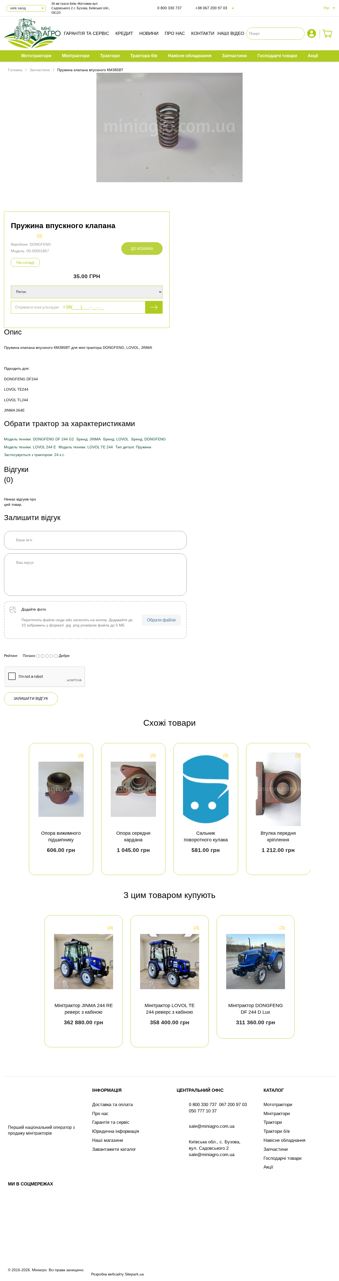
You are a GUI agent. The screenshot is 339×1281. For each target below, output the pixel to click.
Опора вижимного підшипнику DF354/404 (61, 840)
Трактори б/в (277, 1131)
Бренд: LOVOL (116, 439)
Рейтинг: (11, 655)
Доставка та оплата (112, 1104)
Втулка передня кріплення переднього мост (278, 840)
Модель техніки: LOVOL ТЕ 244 (86, 447)
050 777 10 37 (203, 1110)
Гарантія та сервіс (86, 33)
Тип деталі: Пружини (133, 447)
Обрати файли (161, 620)
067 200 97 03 (233, 1104)
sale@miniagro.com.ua (211, 1126)
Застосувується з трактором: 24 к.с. (34, 455)
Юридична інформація (115, 1131)
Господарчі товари (283, 1158)
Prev (13, 809)
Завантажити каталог (114, 1149)
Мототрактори (278, 1104)
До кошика (142, 248)
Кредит (124, 33)
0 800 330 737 (169, 8)
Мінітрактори (277, 1113)
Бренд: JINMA (89, 439)
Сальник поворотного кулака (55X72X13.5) (206, 840)
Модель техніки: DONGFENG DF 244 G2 (39, 439)
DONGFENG (40, 244)
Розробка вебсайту (107, 1274)
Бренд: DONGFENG (148, 439)
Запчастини (276, 1149)
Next (326, 809)
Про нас (175, 33)
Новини (148, 33)
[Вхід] (312, 33)
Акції (268, 1167)
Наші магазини (107, 1140)
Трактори (273, 1122)
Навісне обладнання (284, 1140)
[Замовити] (327, 33)
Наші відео (230, 33)
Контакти (202, 33)
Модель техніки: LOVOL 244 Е (30, 447)
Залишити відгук (31, 698)
